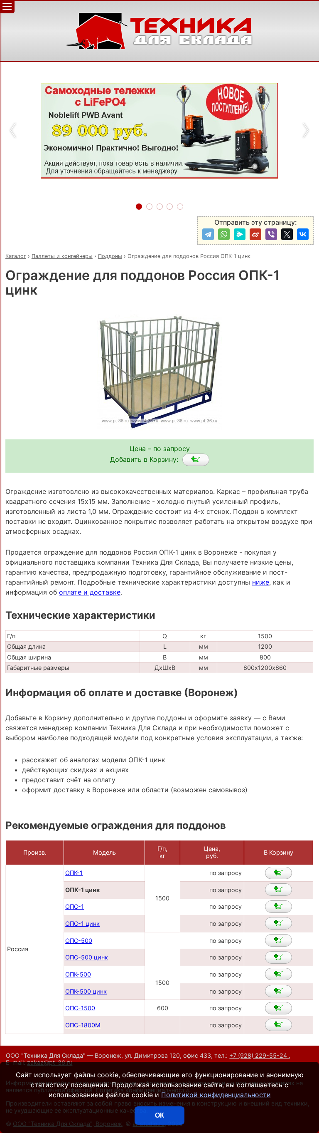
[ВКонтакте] (303, 234)
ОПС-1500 (80, 1008)
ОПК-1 (74, 872)
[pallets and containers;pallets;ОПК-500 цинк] (278, 991)
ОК (159, 1115)
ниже (260, 582)
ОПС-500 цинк (86, 957)
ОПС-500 (78, 940)
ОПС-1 (74, 906)
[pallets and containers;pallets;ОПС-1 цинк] (278, 923)
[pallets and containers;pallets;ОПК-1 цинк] (195, 460)
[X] (287, 234)
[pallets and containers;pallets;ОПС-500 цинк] (278, 957)
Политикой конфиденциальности (216, 1095)
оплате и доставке (89, 592)
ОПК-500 (78, 974)
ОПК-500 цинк (86, 991)
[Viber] (271, 234)
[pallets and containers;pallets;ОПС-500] (278, 940)
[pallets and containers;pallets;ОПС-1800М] (278, 1025)
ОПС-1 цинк (82, 923)
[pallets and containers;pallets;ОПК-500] (278, 974)
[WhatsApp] (224, 234)
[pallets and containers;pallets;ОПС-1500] (278, 1008)
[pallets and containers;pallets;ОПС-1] (278, 906)
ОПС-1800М (83, 1025)
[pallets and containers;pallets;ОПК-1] (278, 873)
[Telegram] (208, 234)
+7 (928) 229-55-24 (259, 1055)
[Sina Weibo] (255, 234)
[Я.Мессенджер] (240, 234)
